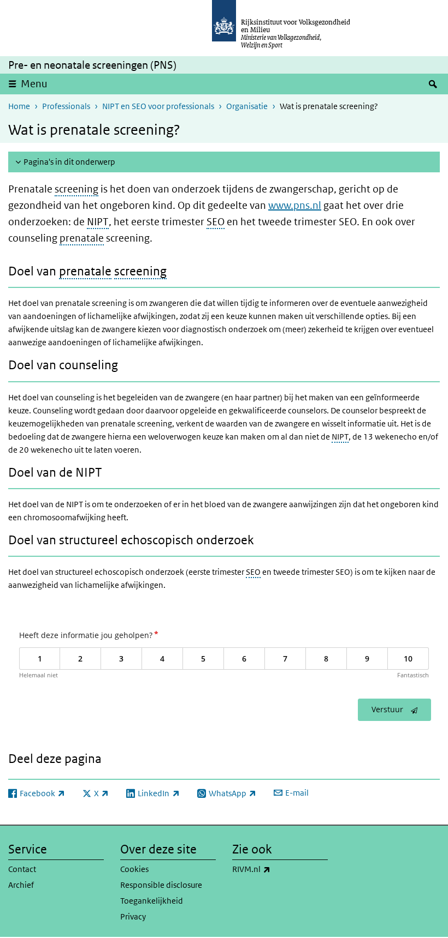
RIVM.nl (275, 868)
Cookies (134, 869)
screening (76, 189)
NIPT (98, 221)
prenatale (82, 238)
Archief (21, 885)
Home (19, 106)
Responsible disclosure (161, 885)
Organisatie (247, 106)
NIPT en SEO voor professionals (158, 106)
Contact (22, 869)
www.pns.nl (294, 205)
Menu (34, 83)
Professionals (66, 106)
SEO (216, 221)
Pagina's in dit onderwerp (69, 162)
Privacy (133, 916)
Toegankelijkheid (151, 900)
